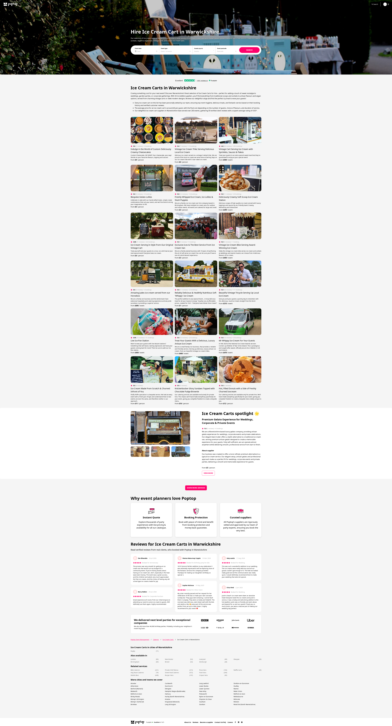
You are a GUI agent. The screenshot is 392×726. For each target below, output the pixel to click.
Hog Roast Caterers (137, 673)
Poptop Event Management (140, 640)
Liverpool (202, 659)
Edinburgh (203, 662)
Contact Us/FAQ (220, 722)
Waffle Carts (238, 670)
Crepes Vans (203, 675)
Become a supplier (206, 722)
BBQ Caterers (135, 670)
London (133, 659)
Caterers (156, 640)
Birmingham (135, 662)
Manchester (169, 659)
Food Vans (202, 673)
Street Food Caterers (172, 673)
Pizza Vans (202, 670)
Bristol (167, 662)
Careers (230, 722)
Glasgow (236, 659)
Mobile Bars (135, 675)
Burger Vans (169, 675)
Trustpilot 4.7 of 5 (155, 722)
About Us (187, 722)
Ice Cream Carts (168, 640)
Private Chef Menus (171, 670)
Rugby (133, 651)
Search (375, 4)
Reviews (195, 722)
